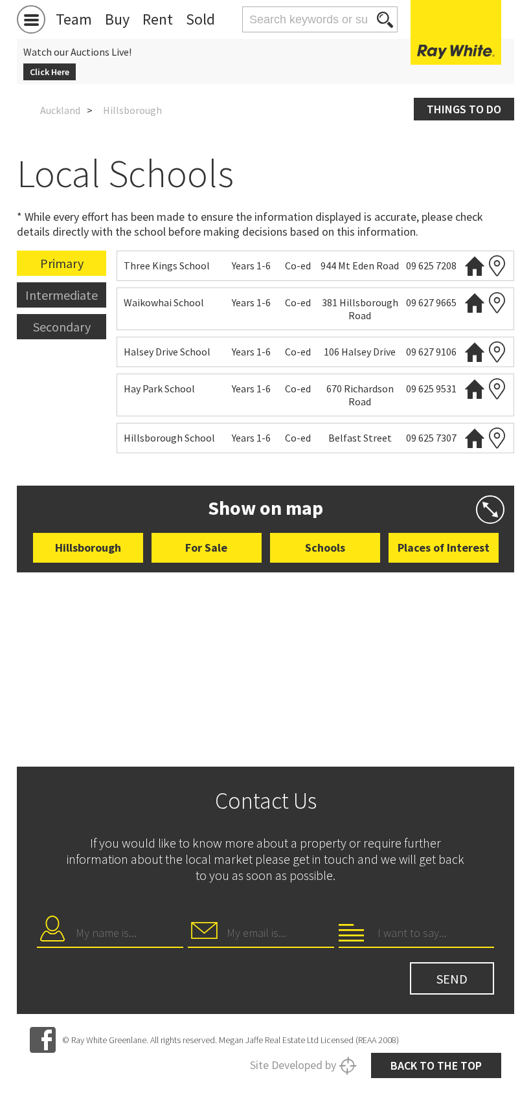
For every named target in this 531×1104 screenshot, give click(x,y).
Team (74, 19)
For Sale (206, 547)
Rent (157, 19)
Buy (117, 19)
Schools (325, 547)
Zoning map (497, 265)
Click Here (49, 72)
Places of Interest (444, 547)
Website (474, 265)
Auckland (60, 110)
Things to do (464, 109)
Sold (200, 19)
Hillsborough (88, 547)
